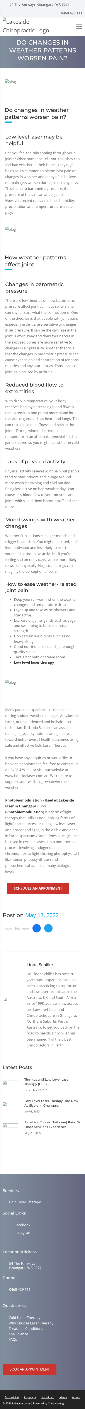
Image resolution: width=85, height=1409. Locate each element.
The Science (18, 1334)
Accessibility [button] (12, 1397)
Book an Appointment (29, 1369)
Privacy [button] (63, 1397)
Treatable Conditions (26, 1328)
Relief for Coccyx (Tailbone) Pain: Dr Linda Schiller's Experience (52, 1124)
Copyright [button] (30, 1397)
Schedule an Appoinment (38, 888)
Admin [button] (76, 1397)
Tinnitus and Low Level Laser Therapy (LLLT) (47, 1082)
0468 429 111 (71, 13)
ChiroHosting (56, 1403)
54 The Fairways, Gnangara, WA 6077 (39, 4)
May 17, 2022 (42, 915)
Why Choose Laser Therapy (31, 1323)
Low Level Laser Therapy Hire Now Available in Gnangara (51, 1103)
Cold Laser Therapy (25, 1202)
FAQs (13, 1339)
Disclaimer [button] (47, 1397)
